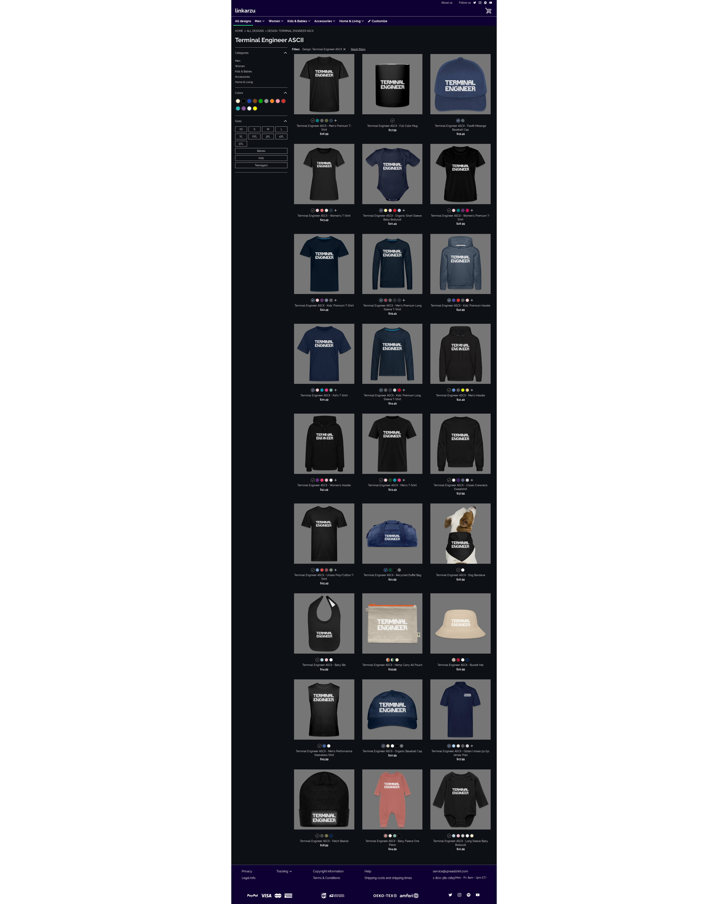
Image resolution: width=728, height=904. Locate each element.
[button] (324, 84)
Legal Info (249, 878)
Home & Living (350, 21)
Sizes (238, 121)
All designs (243, 21)
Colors (239, 92)
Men (258, 21)
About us (446, 2)
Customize (379, 21)
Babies (261, 150)
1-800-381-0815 (459, 878)
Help (368, 871)
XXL (254, 136)
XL (241, 136)
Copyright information (328, 871)
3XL (268, 136)
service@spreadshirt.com (450, 871)
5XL (241, 143)
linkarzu (245, 11)
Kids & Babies (297, 21)
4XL (281, 136)
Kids (261, 158)
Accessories (323, 21)
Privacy (247, 871)
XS (241, 129)
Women (274, 21)
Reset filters (358, 49)
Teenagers (261, 165)
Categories (242, 52)
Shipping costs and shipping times (388, 878)
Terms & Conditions (326, 878)
